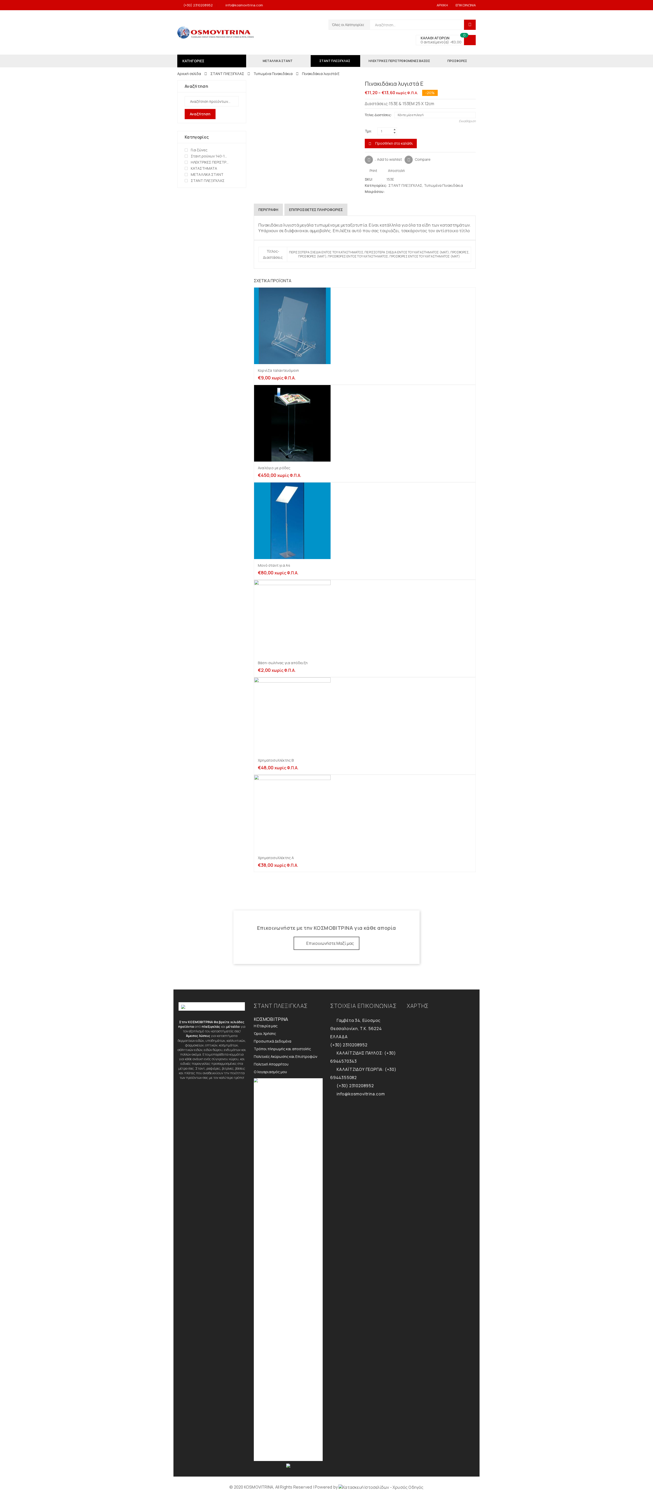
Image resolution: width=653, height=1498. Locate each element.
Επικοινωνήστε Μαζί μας (330, 943)
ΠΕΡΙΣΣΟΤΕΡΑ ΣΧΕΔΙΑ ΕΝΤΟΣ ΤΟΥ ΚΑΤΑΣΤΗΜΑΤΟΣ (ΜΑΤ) (407, 252)
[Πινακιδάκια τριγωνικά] (465, 84)
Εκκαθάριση (467, 121)
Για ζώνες (199, 149)
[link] (380, 1487)
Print (373, 170)
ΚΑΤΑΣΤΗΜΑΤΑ (204, 168)
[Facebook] (394, 191)
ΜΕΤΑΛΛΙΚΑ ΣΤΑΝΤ (207, 174)
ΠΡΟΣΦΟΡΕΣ (459, 252)
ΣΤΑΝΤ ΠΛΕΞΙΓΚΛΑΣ (227, 73)
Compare (423, 159)
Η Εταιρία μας (266, 1025)
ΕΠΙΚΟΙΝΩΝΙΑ (466, 5)
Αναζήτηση (200, 114)
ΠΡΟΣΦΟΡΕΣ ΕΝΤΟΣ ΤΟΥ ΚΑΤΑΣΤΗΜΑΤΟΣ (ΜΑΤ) (425, 256)
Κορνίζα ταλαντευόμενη (278, 370)
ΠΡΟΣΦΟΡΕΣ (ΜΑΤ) (312, 256)
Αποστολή (396, 170)
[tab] (268, 210)
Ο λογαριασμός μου (270, 1071)
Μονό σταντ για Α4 (274, 565)
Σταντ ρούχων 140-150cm (210, 156)
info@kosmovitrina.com (244, 5)
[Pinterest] (399, 191)
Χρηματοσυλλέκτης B (276, 760)
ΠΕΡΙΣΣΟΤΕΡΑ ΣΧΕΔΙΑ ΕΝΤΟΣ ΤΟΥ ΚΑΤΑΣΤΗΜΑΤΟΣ (326, 252)
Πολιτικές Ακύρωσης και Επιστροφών (285, 1056)
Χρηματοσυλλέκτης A (276, 857)
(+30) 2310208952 (198, 5)
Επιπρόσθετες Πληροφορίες (316, 209)
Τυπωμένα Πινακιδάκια (273, 73)
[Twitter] (389, 191)
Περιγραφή (268, 209)
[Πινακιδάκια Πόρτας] (473, 84)
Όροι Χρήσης (265, 1033)
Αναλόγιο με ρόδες (274, 467)
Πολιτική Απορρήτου (271, 1064)
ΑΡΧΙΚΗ (442, 5)
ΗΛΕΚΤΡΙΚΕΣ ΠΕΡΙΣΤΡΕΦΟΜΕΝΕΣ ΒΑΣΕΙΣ (210, 162)
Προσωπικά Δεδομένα (272, 1041)
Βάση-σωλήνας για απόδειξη (283, 662)
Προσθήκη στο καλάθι (394, 143)
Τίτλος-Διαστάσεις (378, 115)
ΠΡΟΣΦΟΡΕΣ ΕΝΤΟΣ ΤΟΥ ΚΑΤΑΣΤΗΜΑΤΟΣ (358, 256)
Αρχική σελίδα (189, 73)
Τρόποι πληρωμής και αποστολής (282, 1048)
